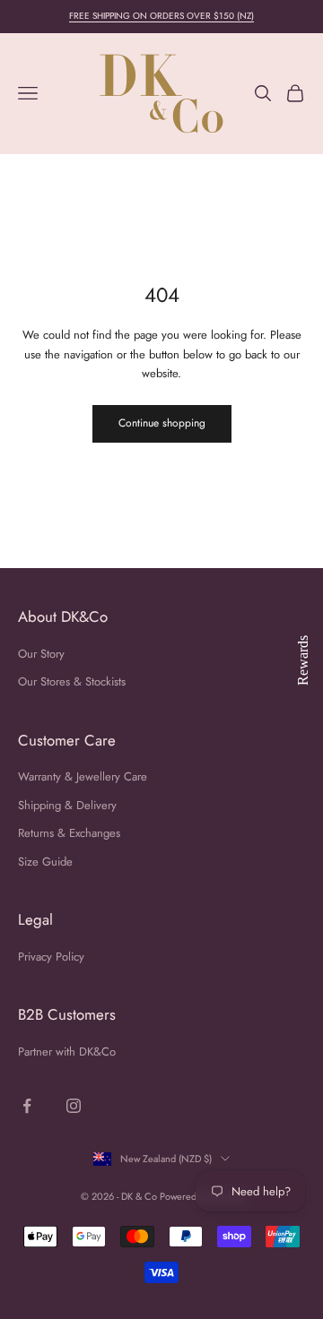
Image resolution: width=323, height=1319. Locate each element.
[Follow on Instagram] (74, 1106)
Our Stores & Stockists (72, 681)
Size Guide (45, 861)
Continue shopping (161, 423)
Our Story (41, 653)
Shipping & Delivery (67, 805)
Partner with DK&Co (67, 1051)
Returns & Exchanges (69, 832)
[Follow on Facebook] (27, 1106)
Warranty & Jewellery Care (82, 776)
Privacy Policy (51, 956)
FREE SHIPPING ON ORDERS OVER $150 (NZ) (161, 15)
